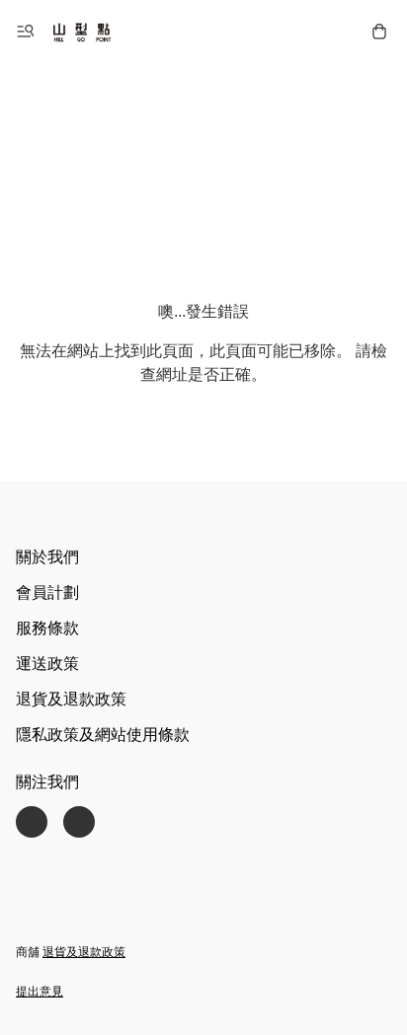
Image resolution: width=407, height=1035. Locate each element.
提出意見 (39, 991)
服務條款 (47, 628)
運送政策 (47, 663)
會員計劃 (47, 592)
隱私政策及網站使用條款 (103, 734)
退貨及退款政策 (71, 699)
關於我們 (47, 557)
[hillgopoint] (82, 31)
